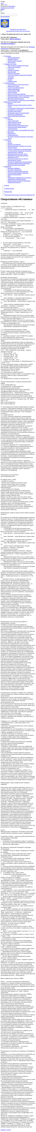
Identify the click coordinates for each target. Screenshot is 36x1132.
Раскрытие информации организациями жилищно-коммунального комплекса (20, 162)
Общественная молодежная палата (18, 125)
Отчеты (10, 80)
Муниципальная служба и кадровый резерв (21, 95)
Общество (7, 117)
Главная (6, 185)
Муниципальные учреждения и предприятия (21, 100)
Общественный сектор (14, 122)
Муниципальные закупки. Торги (17, 154)
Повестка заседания (13, 73)
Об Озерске (7, 56)
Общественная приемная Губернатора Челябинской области (19, 181)
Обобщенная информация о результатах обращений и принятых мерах (19, 178)
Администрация (9, 83)
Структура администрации (16, 87)
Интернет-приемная (14, 168)
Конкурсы (11, 132)
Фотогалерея (11, 62)
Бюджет (10, 143)
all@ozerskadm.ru (15, 39)
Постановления (12, 147)
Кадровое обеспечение (14, 111)
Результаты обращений (14, 169)
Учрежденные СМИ (14, 91)
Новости (10, 103)
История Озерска (13, 59)
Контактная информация (15, 114)
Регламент (11, 78)
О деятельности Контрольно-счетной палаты (21, 108)
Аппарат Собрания (13, 70)
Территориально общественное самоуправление (17, 127)
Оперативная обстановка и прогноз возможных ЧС (19, 195)
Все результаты (5, 16)
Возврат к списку (6, 1130)
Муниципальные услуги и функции (18, 97)
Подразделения (12, 92)
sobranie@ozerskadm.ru (8, 43)
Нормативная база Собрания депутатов (19, 146)
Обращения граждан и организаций (18, 113)
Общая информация (14, 57)
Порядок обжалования (14, 174)
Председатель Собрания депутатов (18, 65)
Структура (11, 68)
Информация (8, 191)
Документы (7, 140)
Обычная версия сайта (7, 8)
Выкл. (13, 6)
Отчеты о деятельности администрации (19, 149)
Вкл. (10, 6)
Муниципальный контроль (16, 98)
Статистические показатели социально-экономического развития (19, 151)
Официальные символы (15, 61)
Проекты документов (14, 144)
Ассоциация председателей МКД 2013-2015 (21, 130)
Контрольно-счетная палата (12, 102)
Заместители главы (13, 86)
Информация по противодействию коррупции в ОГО (18, 156)
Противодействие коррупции (16, 116)
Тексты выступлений (14, 67)
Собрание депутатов (10, 64)
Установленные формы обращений (18, 173)
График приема (12, 81)
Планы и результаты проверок (17, 94)
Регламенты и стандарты (15, 110)
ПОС (9, 176)
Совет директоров (13, 121)
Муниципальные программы (16, 165)
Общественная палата (14, 124)
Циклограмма (12, 72)
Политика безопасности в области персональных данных (18, 159)
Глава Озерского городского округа (18, 84)
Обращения (7, 166)
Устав (9, 141)
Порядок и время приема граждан (18, 171)
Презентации (12, 133)
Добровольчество (13, 135)
